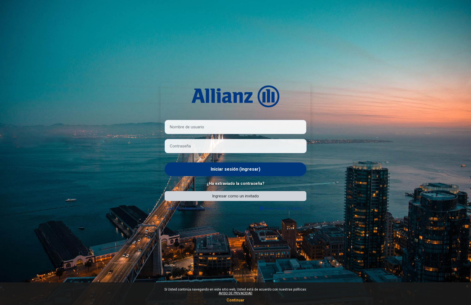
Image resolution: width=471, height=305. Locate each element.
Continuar (235, 300)
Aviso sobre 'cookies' (283, 208)
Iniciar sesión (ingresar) (235, 169)
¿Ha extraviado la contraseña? (235, 183)
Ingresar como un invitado (235, 196)
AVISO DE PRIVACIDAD (235, 293)
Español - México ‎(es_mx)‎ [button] (189, 208)
